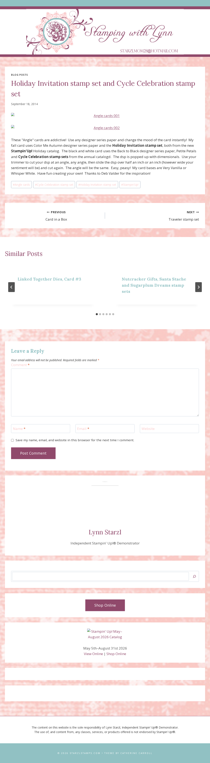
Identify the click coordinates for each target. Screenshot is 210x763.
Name (19, 428)
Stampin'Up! (129, 185)
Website (148, 428)
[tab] (97, 314)
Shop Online (116, 653)
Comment (20, 365)
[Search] (194, 576)
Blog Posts (19, 74)
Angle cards (21, 185)
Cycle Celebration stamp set (54, 185)
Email (83, 428)
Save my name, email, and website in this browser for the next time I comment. (75, 440)
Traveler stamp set (184, 216)
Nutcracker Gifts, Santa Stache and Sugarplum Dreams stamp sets (154, 285)
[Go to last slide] (11, 287)
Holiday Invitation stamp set (97, 185)
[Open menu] (105, 3)
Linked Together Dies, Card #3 (49, 279)
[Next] (198, 287)
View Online (93, 653)
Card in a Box (56, 216)
